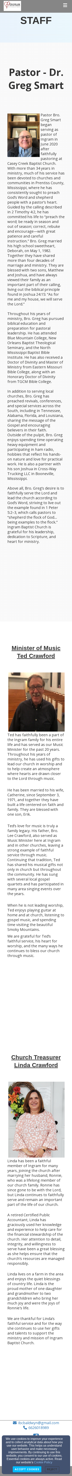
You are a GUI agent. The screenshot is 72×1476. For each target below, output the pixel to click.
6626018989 (38, 1427)
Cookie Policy (43, 1462)
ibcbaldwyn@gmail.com (38, 1422)
